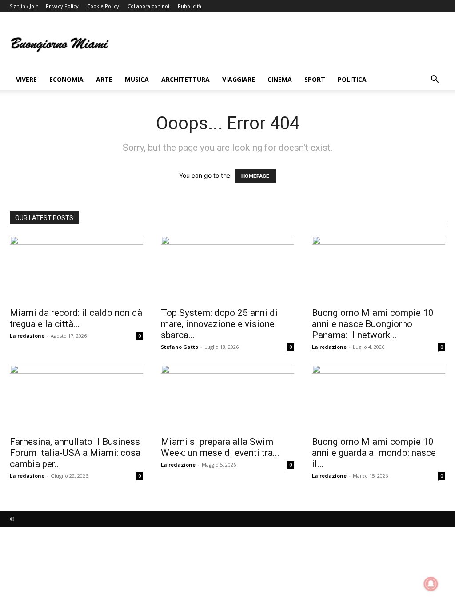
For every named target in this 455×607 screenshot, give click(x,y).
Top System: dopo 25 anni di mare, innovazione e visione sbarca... (219, 323)
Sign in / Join (24, 6)
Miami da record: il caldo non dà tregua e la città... (76, 318)
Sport (314, 79)
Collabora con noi (148, 6)
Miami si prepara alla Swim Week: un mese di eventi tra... (220, 447)
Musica (137, 79)
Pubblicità (189, 6)
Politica (352, 79)
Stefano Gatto (179, 346)
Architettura (185, 79)
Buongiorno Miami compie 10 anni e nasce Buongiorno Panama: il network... (373, 323)
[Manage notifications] (431, 584)
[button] (434, 80)
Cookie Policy (103, 6)
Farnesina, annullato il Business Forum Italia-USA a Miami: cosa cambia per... (75, 452)
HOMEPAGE (255, 176)
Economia (66, 79)
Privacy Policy (62, 6)
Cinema (279, 79)
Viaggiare (238, 79)
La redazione (27, 335)
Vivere (26, 79)
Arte (104, 79)
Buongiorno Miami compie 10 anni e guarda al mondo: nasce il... (374, 452)
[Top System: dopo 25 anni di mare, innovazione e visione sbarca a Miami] (227, 269)
